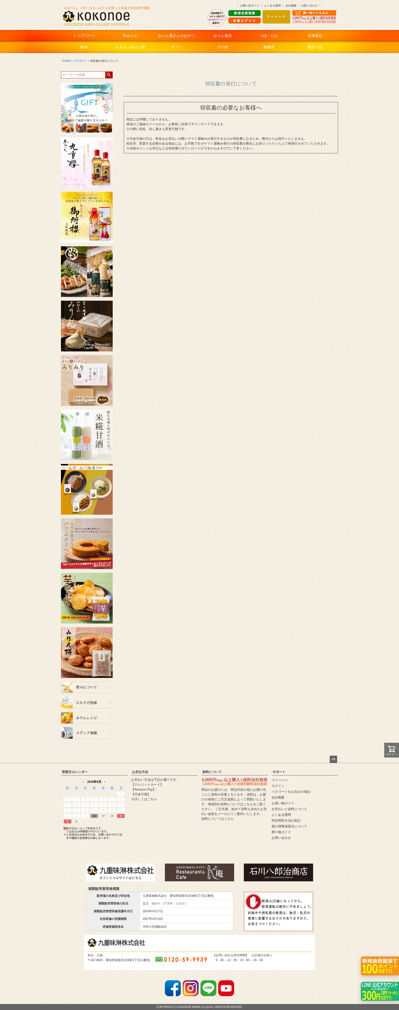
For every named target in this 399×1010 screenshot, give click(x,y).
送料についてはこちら (217, 818)
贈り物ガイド (281, 832)
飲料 (84, 47)
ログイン (278, 786)
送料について (212, 772)
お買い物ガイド (283, 803)
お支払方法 (140, 772)
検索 (108, 75)
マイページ (280, 780)
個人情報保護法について (289, 826)
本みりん (130, 36)
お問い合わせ (281, 838)
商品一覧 (315, 47)
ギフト (176, 47)
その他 (222, 47)
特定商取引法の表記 (286, 820)
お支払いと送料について (289, 809)
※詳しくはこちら (144, 799)
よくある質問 (281, 815)
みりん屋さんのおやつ (176, 36)
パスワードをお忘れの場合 (291, 791)
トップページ (84, 36)
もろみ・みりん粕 (130, 47)
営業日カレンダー (75, 772)
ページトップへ (333, 759)
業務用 (268, 47)
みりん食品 (222, 36)
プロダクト (80, 60)
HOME (66, 60)
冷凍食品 (315, 36)
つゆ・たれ (269, 36)
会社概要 (278, 797)
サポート (278, 772)
